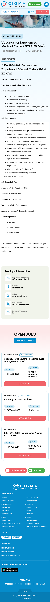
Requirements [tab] (8, 58)
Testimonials (8, 514)
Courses (6, 507)
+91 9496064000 (10, 12)
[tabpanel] (25, 160)
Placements (7, 504)
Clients (30, 514)
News (29, 511)
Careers (6, 511)
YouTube (19, 584)
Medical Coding (7, 548)
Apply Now (42, 12)
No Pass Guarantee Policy (37, 527)
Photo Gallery (33, 498)
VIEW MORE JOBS (24, 340)
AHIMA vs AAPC (32, 520)
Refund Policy (8, 527)
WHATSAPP (38, 470)
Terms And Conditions (12, 524)
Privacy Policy (33, 524)
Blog (29, 517)
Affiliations (7, 520)
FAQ (4, 517)
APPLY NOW (24, 384)
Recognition (32, 501)
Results (30, 504)
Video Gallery (8, 501)
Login (32, 12)
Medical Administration (10, 556)
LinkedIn (28, 584)
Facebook (9, 584)
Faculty (6, 537)
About (5, 498)
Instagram (40, 584)
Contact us (32, 507)
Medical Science (7, 552)
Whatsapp (35, 4)
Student (16, 537)
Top (24, 591)
